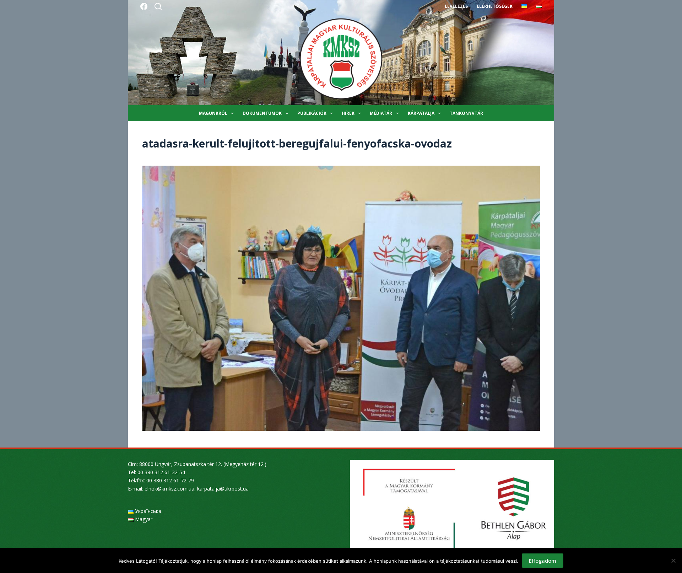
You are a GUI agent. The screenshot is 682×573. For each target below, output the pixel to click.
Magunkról (213, 113)
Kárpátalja (421, 113)
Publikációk (311, 113)
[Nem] (673, 560)
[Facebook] (143, 6)
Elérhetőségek (495, 6)
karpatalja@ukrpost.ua (223, 488)
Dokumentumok (262, 113)
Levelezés (456, 6)
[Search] (158, 6)
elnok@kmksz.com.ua (169, 488)
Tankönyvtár (466, 113)
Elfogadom (542, 560)
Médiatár (381, 113)
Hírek (348, 113)
